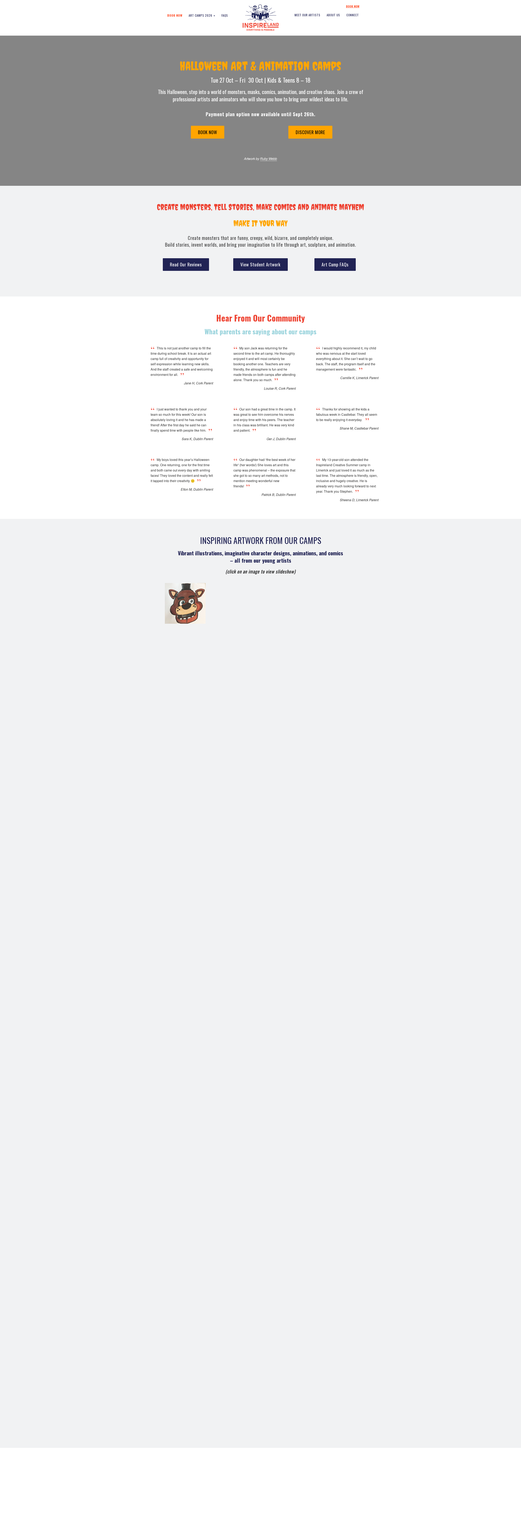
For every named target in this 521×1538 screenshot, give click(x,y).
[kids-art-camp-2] (261, 1319)
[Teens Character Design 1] (261, 1051)
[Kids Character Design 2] (261, 961)
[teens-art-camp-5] (261, 648)
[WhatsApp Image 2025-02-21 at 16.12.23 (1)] (261, 1409)
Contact (208, 1502)
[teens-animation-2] (261, 827)
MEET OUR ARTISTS (307, 14)
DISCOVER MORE (310, 132)
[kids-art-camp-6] (261, 1230)
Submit (328, 1502)
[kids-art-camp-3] (185, 603)
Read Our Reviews (186, 264)
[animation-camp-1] (261, 737)
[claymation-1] (283, 603)
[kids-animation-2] (261, 782)
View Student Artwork (260, 264)
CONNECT (352, 14)
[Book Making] (261, 693)
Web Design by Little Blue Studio (362, 1531)
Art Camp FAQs (335, 264)
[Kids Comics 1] (261, 1140)
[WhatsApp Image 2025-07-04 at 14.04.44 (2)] (261, 872)
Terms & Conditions (269, 1531)
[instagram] (281, 1503)
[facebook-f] (265, 1503)
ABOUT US (333, 14)
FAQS (224, 15)
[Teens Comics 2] (261, 1006)
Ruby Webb (268, 158)
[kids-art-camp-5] (261, 1185)
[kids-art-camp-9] (261, 1275)
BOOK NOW (352, 6)
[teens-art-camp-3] (261, 916)
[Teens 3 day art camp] (261, 1095)
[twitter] (273, 1503)
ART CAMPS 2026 (201, 15)
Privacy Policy (249, 1531)
